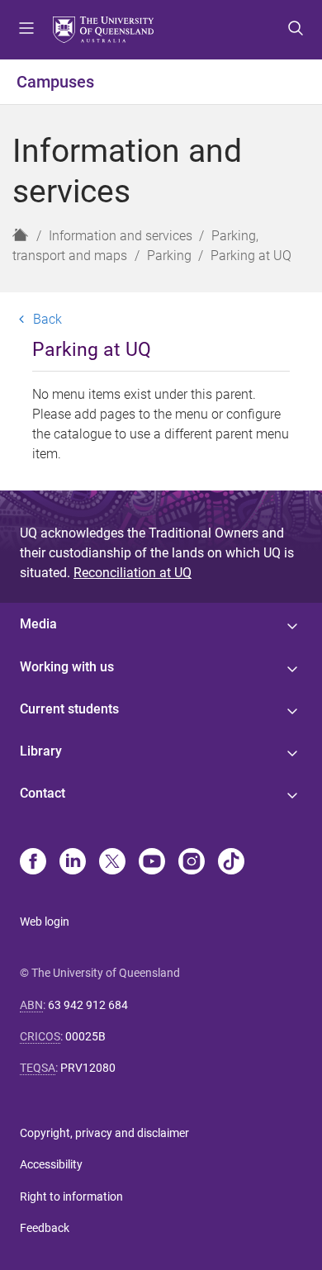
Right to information (71, 1196)
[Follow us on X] (112, 862)
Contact (42, 793)
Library (41, 751)
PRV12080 (88, 1067)
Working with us (67, 667)
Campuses (55, 82)
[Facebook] (33, 862)
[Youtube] (152, 862)
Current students (69, 709)
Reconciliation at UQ (132, 573)
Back (47, 318)
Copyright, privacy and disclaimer (104, 1133)
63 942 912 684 (88, 1005)
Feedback (44, 1227)
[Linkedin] (72, 862)
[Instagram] (191, 862)
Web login (44, 921)
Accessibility (51, 1164)
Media (38, 624)
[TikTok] (231, 862)
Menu (26, 29)
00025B (85, 1036)
